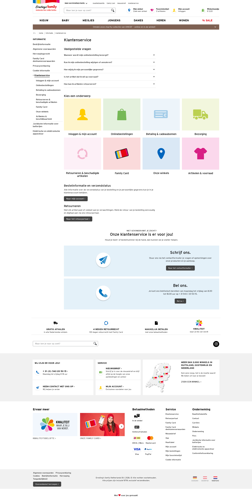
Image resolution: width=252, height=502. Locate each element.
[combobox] (87, 10)
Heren (161, 20)
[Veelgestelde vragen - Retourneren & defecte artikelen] (82, 157)
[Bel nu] (141, 294)
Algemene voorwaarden (43, 473)
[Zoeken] (112, 10)
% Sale (207, 20)
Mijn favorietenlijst (174, 455)
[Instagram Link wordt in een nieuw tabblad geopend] (216, 344)
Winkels (195, 427)
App (167, 438)
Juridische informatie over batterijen (203, 441)
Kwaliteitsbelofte (98, 3)
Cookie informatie (173, 460)
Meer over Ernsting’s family (75, 3)
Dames (138, 20)
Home (41, 33)
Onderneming (198, 431)
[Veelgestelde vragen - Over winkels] (161, 157)
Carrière (196, 423)
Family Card (111, 3)
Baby (65, 20)
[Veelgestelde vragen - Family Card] (121, 157)
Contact (195, 418)
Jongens (114, 20)
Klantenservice (133, 3)
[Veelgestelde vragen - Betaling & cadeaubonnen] (161, 117)
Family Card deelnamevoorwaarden (175, 428)
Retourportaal (172, 418)
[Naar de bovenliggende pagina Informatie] (34, 33)
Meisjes (88, 20)
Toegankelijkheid (40, 479)
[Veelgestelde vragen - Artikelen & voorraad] (200, 157)
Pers (194, 436)
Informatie (49, 33)
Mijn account (171, 447)
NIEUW (44, 20)
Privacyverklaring (63, 473)
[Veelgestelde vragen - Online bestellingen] (121, 117)
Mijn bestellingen (173, 451)
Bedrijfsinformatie (50, 476)
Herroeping (64, 476)
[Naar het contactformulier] (141, 261)
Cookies (36, 476)
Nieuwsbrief (121, 3)
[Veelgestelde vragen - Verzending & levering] (200, 117)
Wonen (184, 20)
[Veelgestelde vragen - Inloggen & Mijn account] (82, 117)
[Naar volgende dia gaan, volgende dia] (121, 426)
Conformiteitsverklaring (202, 453)
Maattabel (170, 442)
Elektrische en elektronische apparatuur (203, 448)
